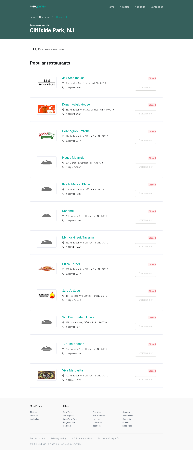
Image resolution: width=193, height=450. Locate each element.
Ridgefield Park (70, 422)
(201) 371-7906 (73, 114)
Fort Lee (96, 419)
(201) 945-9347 (73, 273)
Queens (125, 422)
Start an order (145, 87)
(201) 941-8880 (73, 194)
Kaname (68, 211)
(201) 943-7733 (73, 353)
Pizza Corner (71, 264)
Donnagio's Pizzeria (76, 131)
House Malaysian (74, 157)
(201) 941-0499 (73, 87)
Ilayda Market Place (76, 184)
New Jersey (45, 17)
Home (111, 6)
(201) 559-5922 (73, 380)
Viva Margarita (72, 370)
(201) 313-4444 (73, 300)
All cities (124, 6)
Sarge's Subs (71, 290)
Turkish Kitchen (73, 344)
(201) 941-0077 (73, 140)
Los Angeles (68, 415)
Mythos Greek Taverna (78, 237)
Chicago (126, 412)
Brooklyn (97, 412)
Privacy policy (58, 438)
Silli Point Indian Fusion (79, 317)
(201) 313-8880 (73, 167)
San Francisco (99, 415)
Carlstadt (67, 426)
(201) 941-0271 (73, 327)
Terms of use (37, 438)
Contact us (156, 6)
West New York (70, 419)
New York (67, 412)
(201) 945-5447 (73, 247)
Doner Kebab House (76, 104)
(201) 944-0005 (73, 220)
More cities (127, 426)
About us (140, 6)
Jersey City (127, 419)
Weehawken (128, 415)
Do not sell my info (108, 438)
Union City (97, 422)
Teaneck (96, 426)
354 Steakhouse (73, 78)
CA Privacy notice (82, 438)
